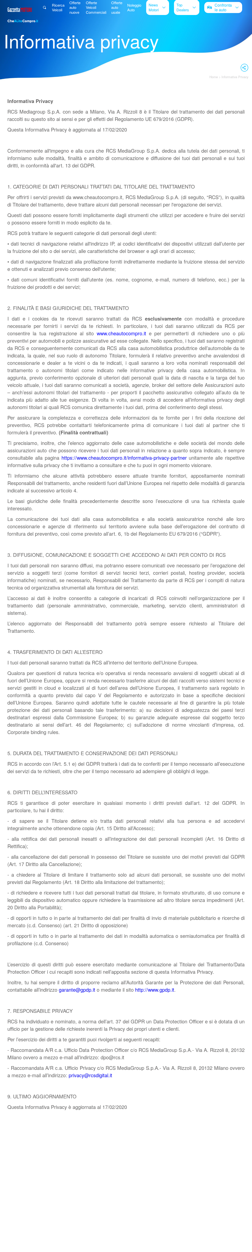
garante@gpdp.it (77, 989)
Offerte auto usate (116, 7)
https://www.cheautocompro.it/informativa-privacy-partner (124, 457)
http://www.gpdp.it (154, 989)
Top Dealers (182, 7)
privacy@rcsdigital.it (90, 1075)
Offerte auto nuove (74, 7)
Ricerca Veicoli (58, 7)
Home (213, 76)
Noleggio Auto (134, 7)
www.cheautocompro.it (121, 333)
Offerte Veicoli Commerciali (96, 7)
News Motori (154, 7)
